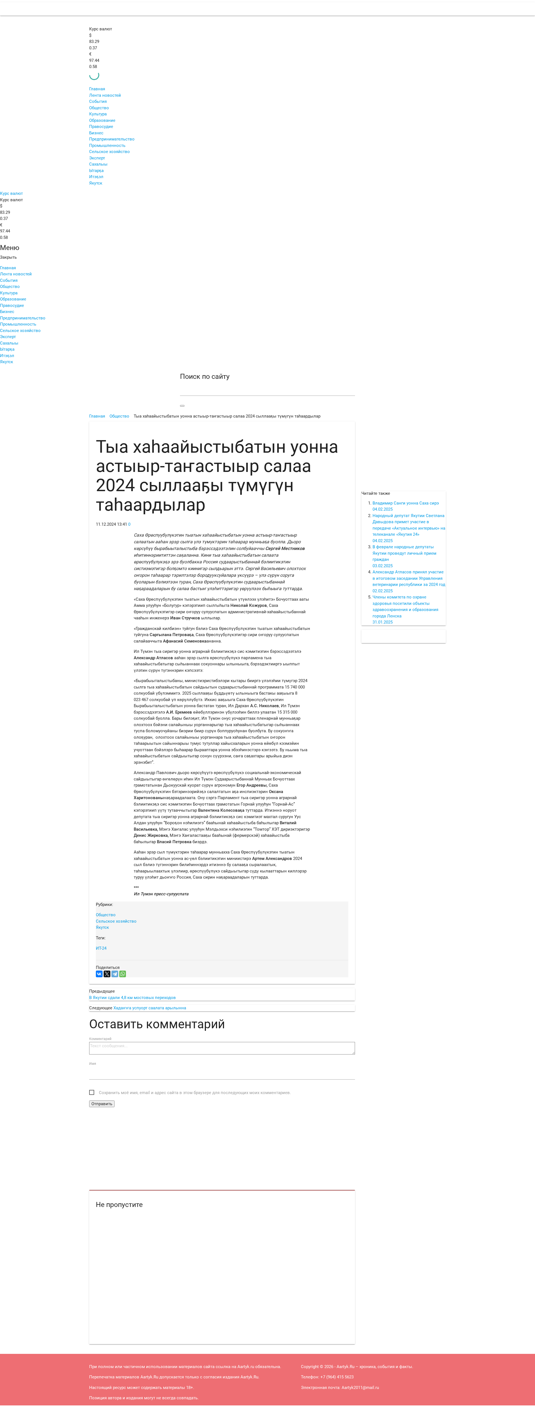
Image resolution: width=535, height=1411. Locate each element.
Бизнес (96, 132)
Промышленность (107, 145)
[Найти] (182, 406)
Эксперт (97, 158)
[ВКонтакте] (99, 974)
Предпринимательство (112, 139)
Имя (92, 1064)
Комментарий (100, 1039)
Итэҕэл (96, 176)
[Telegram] (114, 974)
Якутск (95, 183)
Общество (99, 107)
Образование (102, 120)
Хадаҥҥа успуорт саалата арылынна (149, 1007)
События (98, 101)
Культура (98, 114)
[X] (107, 974)
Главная (97, 88)
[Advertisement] (222, 1149)
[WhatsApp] (122, 974)
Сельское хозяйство (109, 151)
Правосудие (101, 126)
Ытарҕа (96, 170)
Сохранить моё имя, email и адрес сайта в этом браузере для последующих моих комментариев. (195, 1092)
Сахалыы (98, 164)
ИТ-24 (101, 948)
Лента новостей (105, 95)
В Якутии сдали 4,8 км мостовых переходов (132, 997)
